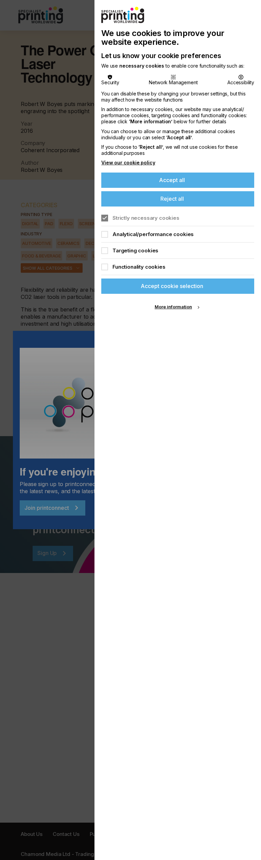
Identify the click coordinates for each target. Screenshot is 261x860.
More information (173, 306)
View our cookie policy (128, 162)
